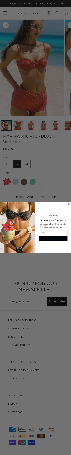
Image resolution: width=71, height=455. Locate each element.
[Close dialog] (69, 204)
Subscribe (53, 239)
